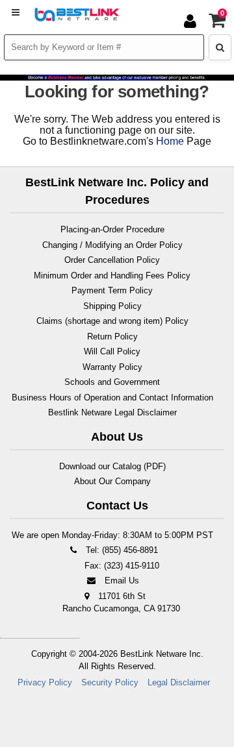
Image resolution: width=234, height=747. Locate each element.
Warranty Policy (112, 367)
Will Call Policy (112, 351)
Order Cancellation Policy (112, 260)
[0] (218, 23)
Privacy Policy (45, 682)
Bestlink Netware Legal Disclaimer (112, 412)
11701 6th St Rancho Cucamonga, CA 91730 (121, 602)
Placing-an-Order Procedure (112, 229)
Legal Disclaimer (179, 682)
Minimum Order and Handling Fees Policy (112, 275)
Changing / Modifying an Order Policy (112, 245)
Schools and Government (112, 382)
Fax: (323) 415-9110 (120, 565)
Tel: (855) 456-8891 (120, 550)
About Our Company (112, 481)
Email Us (120, 580)
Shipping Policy (112, 306)
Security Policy (109, 682)
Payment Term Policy (112, 290)
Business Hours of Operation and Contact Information (112, 397)
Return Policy (112, 336)
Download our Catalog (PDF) (112, 466)
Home (170, 141)
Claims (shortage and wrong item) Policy (112, 321)
